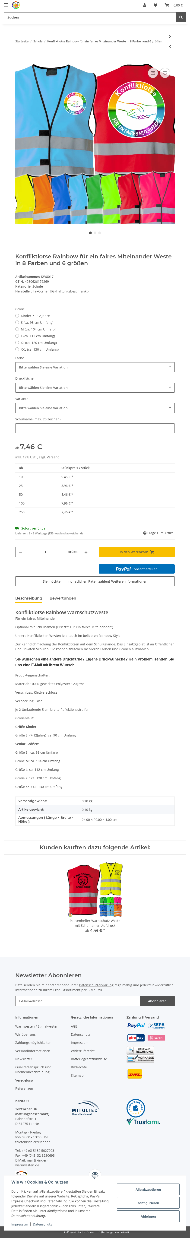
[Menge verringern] (21, 552)
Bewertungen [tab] (63, 598)
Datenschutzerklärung (96, 985)
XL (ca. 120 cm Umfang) (39, 342)
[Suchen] (181, 17)
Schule (37, 286)
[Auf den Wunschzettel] (165, 73)
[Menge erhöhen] (86, 552)
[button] (144, 5)
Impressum (80, 1042)
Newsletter (23, 1059)
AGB (74, 1026)
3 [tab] (99, 233)
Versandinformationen (32, 1051)
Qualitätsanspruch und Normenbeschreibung (33, 1069)
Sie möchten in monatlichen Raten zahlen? (95, 581)
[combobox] (95, 367)
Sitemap (77, 1075)
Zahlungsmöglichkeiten (33, 1042)
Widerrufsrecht (83, 1051)
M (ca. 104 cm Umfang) (38, 329)
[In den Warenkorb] (19, 61)
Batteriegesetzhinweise (89, 1059)
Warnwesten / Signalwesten (36, 1026)
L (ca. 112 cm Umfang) (38, 336)
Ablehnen (148, 1216)
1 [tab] (90, 233)
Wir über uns (25, 1034)
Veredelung (24, 1080)
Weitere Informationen (129, 581)
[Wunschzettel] (155, 5)
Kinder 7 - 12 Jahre (35, 316)
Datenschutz (80, 1034)
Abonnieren (157, 1001)
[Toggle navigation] (6, 3)
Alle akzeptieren (148, 1189)
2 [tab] (95, 233)
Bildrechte (79, 1067)
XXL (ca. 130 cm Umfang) (40, 349)
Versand (53, 457)
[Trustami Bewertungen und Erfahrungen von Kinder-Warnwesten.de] (143, 1121)
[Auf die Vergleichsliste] (153, 73)
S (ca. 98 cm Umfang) (37, 322)
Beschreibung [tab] (28, 598)
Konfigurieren (148, 1203)
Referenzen (24, 1088)
